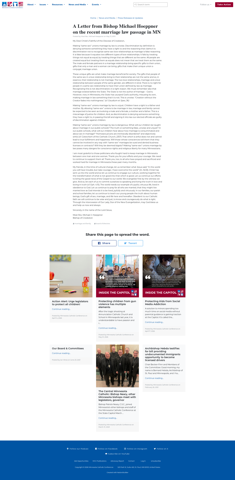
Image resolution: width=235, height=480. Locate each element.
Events (96, 4)
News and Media (77, 4)
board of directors (103, 223)
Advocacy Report (117, 461)
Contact (131, 461)
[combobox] (151, 4)
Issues (43, 4)
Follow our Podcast (78, 449)
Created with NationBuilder (117, 472)
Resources (57, 4)
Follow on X (162, 449)
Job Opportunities (81, 461)
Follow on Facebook (107, 449)
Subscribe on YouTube (118, 454)
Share (105, 243)
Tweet (132, 243)
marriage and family (83, 223)
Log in (143, 461)
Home (93, 18)
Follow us (205, 4)
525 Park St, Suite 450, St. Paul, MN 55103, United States (139, 467)
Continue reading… (61, 309)
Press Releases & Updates (130, 18)
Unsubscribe (156, 461)
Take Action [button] (224, 4)
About (30, 4)
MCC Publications (99, 461)
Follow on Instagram (136, 449)
